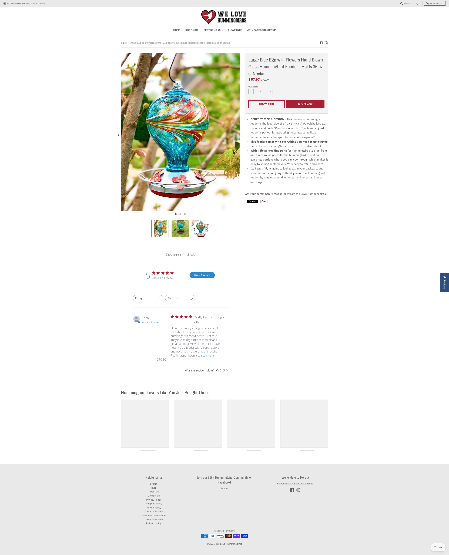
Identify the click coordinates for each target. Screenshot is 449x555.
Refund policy (153, 523)
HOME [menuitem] (176, 30)
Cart (436, 3)
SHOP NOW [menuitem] (192, 30)
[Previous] (119, 135)
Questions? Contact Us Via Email (295, 483)
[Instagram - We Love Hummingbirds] (326, 42)
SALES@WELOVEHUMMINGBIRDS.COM (26, 3)
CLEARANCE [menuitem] (235, 30)
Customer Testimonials (154, 515)
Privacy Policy (153, 499)
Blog (153, 487)
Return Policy (153, 507)
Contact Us (154, 495)
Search (154, 483)
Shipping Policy (153, 503)
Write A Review (202, 275)
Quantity (253, 87)
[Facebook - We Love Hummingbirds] (321, 42)
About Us (154, 491)
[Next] (242, 135)
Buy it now (305, 104)
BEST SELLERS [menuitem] (212, 30)
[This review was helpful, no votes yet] (217, 370)
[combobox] (148, 298)
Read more (207, 355)
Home (124, 43)
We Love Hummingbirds (229, 543)
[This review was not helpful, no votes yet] (224, 370)
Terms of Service (154, 511)
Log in (417, 3)
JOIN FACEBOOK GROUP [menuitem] (261, 30)
